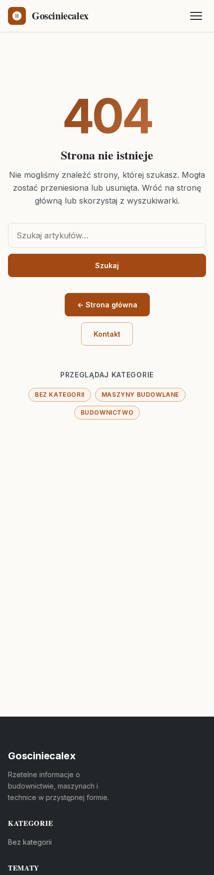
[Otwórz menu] (196, 16)
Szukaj (107, 265)
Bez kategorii (60, 394)
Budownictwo (107, 412)
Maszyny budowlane (140, 394)
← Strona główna (107, 304)
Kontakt (107, 334)
